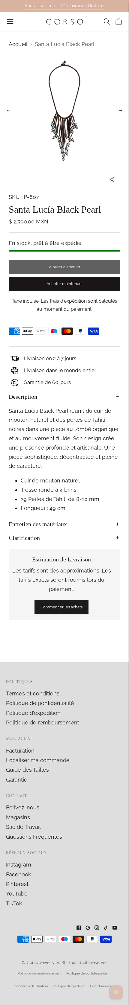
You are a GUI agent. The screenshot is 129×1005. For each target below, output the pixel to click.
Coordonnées (100, 986)
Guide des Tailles (27, 770)
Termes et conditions (32, 693)
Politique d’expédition (68, 986)
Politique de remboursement (42, 722)
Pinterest (17, 884)
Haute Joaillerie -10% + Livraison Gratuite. (64, 5)
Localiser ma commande (38, 760)
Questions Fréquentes (34, 837)
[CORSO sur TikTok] (106, 928)
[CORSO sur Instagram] (96, 928)
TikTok (14, 903)
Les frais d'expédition (64, 301)
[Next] (120, 111)
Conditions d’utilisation (31, 986)
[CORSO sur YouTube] (114, 928)
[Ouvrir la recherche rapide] (107, 21)
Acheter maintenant (64, 283)
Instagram (18, 864)
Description (23, 396)
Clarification (24, 538)
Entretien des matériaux (38, 524)
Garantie (16, 779)
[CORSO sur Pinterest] (88, 928)
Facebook (18, 874)
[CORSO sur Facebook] (78, 928)
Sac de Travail (23, 827)
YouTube (17, 893)
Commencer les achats (61, 607)
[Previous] (9, 111)
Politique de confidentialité (86, 973)
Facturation (20, 750)
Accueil (18, 44)
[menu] (10, 21)
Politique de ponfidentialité (40, 703)
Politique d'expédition (33, 713)
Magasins (18, 817)
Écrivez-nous (22, 807)
